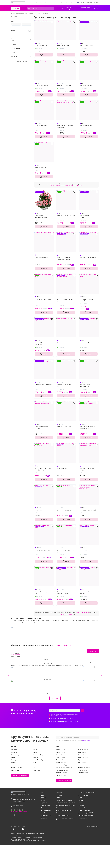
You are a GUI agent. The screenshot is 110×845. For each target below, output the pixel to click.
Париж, (80, 757)
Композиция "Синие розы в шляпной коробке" (65, 126)
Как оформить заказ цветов (64, 810)
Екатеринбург (15, 755)
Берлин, (58, 755)
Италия (83, 765)
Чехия (84, 760)
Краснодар (14, 760)
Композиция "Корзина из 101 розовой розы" (87, 427)
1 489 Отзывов (15, 655)
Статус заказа (88, 2)
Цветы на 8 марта (84, 808)
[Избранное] (94, 8)
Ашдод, (58, 752)
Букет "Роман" (84, 550)
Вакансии (44, 818)
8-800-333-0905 (86, 740)
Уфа (34, 767)
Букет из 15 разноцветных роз (65, 385)
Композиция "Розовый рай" (88, 257)
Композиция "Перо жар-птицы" (87, 469)
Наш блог (44, 813)
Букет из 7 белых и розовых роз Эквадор (43, 343)
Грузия (86, 772)
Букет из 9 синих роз (41, 167)
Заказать (44, 55)
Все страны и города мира (64, 780)
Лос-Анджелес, (60, 770)
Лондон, (58, 767)
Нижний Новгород (17, 767)
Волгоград (14, 750)
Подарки (81, 805)
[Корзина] (98, 8)
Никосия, (81, 752)
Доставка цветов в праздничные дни (65, 819)
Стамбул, (81, 770)
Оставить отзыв (92, 651)
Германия (64, 755)
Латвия (84, 762)
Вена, (57, 757)
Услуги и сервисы (46, 810)
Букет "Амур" (39, 510)
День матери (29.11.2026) (86, 813)
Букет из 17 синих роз (86, 85)
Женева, (58, 765)
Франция (86, 757)
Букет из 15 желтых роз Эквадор (87, 216)
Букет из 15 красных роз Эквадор (42, 551)
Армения (63, 762)
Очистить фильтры (21, 61)
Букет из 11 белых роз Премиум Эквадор (64, 592)
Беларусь (63, 775)
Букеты (81, 800)
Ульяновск (36, 765)
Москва (13, 765)
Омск (35, 750)
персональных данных (56, 715)
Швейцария (65, 765)
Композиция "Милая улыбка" (89, 510)
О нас (29, 2)
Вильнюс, (59, 760)
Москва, (80, 750)
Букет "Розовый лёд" (41, 45)
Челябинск (36, 770)
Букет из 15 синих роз (41, 85)
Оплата (37, 2)
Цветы (80, 797)
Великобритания (66, 767)
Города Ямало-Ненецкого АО (20, 775)
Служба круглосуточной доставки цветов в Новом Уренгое (28, 833)
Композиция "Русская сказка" (44, 384)
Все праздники (83, 818)
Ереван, (58, 762)
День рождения (83, 795)
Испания (64, 772)
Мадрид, (58, 772)
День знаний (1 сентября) (86, 815)
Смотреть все (55, 698)
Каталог (17, 8)
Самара (35, 757)
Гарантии (42, 2)
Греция (63, 750)
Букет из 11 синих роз (64, 85)
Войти (97, 2)
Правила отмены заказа (63, 815)
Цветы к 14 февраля (84, 810)
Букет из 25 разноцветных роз (65, 551)
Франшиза (44, 808)
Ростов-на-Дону (38, 755)
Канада (85, 755)
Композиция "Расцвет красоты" (41, 427)
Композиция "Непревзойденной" (41, 216)
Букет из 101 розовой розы (43, 299)
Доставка (33, 2)
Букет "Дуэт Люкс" (62, 468)
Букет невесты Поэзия (64, 343)
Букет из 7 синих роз (41, 125)
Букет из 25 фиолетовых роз (66, 215)
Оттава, (80, 755)
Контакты (63, 2)
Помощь (68, 2)
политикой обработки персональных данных (67, 721)
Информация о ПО (46, 815)
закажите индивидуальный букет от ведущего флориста (66, 185)
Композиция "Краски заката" (88, 343)
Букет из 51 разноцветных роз (43, 592)
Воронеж (14, 752)
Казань (13, 757)
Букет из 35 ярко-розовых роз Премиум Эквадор (65, 300)
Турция (86, 770)
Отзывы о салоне (61, 808)
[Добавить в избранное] (52, 22)
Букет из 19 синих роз (86, 125)
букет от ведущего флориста (66, 614)
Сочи (35, 762)
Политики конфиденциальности (65, 800)
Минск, (58, 775)
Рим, (79, 765)
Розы (80, 803)
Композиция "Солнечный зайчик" (88, 592)
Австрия (62, 757)
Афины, (58, 750)
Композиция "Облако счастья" (86, 300)
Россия (86, 750)
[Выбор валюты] (81, 3)
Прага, (80, 760)
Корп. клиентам (56, 2)
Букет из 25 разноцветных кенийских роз (43, 469)
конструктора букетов (82, 612)
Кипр (85, 752)
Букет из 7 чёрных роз (64, 426)
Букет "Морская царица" (87, 45)
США (66, 770)
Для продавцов (48, 2)
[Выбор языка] (78, 3)
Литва (64, 760)
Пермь (35, 752)
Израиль (63, 752)
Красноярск (14, 762)
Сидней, (80, 767)
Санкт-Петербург (38, 760)
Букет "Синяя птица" (63, 45)
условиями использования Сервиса (64, 718)
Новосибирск (15, 770)
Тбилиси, (81, 772)
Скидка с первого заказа (63, 813)
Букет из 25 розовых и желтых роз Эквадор (64, 258)
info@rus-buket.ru (17, 807)
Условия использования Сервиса (66, 803)
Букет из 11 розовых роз (64, 510)
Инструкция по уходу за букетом (65, 805)
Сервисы (73, 2)
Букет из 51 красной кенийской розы (86, 385)
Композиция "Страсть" (42, 257)
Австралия (87, 767)
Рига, (79, 762)
